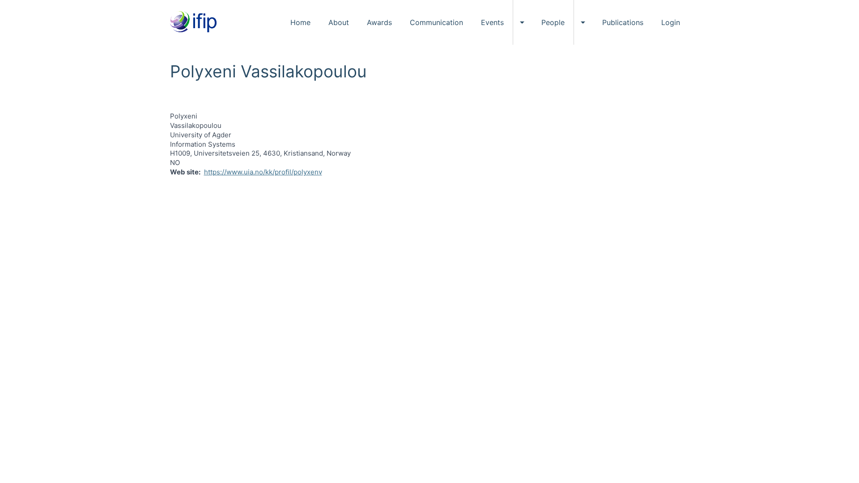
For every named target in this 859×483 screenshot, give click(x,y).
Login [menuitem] (670, 22)
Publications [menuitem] (622, 22)
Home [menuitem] (300, 22)
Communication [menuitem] (436, 22)
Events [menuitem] (492, 22)
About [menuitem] (338, 22)
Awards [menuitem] (379, 22)
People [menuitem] (553, 22)
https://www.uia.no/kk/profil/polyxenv (263, 172)
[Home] (196, 22)
